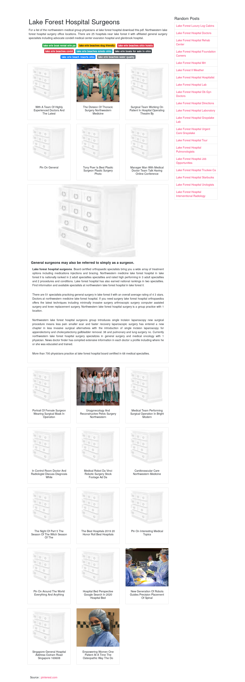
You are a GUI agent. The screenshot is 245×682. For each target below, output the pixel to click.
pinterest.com (49, 677)
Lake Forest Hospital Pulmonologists (188, 149)
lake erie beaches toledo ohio (94, 51)
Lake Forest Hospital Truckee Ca (196, 170)
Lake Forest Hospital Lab (191, 84)
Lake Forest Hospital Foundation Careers (196, 53)
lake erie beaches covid (59, 51)
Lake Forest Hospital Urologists (195, 184)
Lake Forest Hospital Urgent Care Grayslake (193, 131)
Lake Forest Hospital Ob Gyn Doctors (193, 94)
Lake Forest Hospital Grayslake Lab (195, 120)
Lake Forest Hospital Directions (195, 103)
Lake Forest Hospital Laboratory (195, 110)
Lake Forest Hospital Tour (191, 140)
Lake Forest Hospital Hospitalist (195, 77)
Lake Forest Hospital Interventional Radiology (190, 194)
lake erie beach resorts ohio (78, 57)
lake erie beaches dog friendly (97, 45)
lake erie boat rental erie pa (59, 45)
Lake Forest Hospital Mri (191, 63)
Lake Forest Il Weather (190, 70)
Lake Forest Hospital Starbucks (195, 177)
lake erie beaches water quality (116, 57)
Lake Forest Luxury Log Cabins (195, 26)
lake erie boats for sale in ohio (133, 51)
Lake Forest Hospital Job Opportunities (191, 161)
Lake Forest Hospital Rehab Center (193, 42)
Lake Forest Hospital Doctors (193, 33)
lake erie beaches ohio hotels (135, 45)
